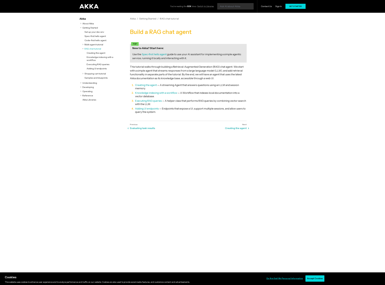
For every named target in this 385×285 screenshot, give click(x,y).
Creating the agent (96, 53)
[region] (192, 278)
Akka (82, 18)
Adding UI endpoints (97, 68)
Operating (87, 91)
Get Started (295, 6)
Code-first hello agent (95, 40)
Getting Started (90, 27)
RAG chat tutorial (93, 48)
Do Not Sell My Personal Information (284, 278)
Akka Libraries (89, 99)
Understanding (89, 83)
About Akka (88, 23)
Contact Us (266, 6)
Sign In (278, 6)
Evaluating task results (142, 128)
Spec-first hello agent (95, 36)
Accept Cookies (315, 278)
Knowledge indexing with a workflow (156, 92)
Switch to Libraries (205, 6)
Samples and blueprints (96, 77)
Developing (88, 87)
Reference (87, 95)
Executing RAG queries (98, 64)
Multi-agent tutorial (94, 44)
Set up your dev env (94, 32)
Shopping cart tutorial (95, 73)
